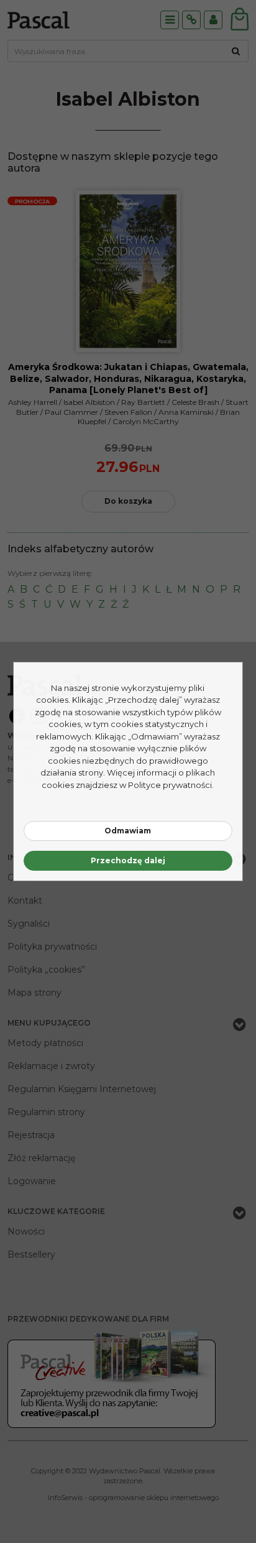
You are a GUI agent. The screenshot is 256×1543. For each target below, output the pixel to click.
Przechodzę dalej (128, 860)
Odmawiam (127, 830)
